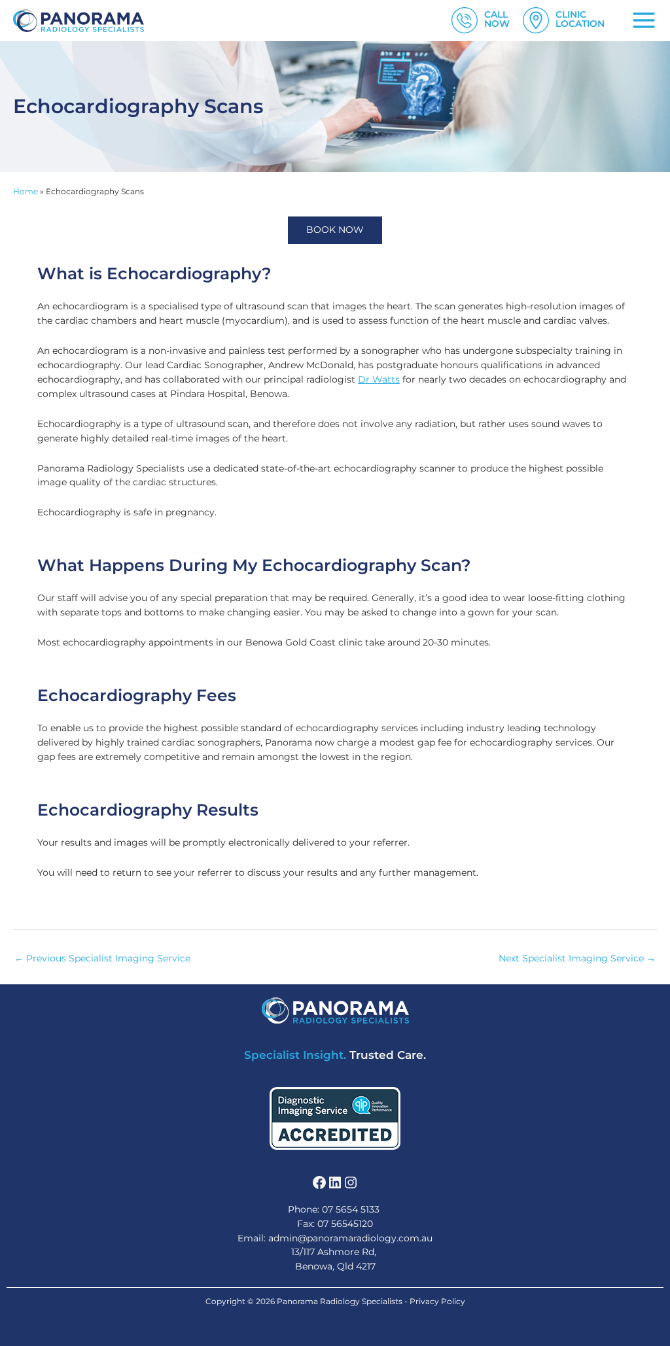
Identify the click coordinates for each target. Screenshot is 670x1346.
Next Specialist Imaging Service (577, 958)
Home (25, 191)
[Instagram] (351, 1182)
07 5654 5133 (350, 1209)
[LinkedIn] (335, 1182)
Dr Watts (379, 379)
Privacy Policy (437, 1301)
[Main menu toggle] (644, 21)
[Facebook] (319, 1182)
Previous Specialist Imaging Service (102, 958)
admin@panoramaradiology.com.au (350, 1238)
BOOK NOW (335, 229)
